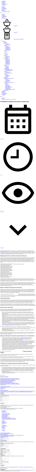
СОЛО (5, 53)
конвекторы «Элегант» (23, 338)
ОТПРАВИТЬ (2, 403)
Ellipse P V (7, 67)
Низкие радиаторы (5, 415)
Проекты (3, 2)
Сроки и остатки (4, 18)
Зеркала (5, 73)
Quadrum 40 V (8, 59)
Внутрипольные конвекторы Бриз (9, 82)
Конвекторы (6, 77)
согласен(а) (2, 405)
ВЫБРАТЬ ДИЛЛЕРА (10, 443)
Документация (4, 8)
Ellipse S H (7, 66)
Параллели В (8, 56)
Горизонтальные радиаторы (6, 417)
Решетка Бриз (8, 87)
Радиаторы (5, 42)
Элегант (7, 79)
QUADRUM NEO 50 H (9, 70)
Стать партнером (4, 4)
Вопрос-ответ (4, 15)
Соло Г (7, 54)
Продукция (3, 41)
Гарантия (3, 6)
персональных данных (13, 405)
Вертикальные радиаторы (6, 414)
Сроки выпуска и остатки (6, 11)
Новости (3, 426)
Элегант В (7, 81)
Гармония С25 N (8, 47)
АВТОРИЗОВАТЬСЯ (3, 440)
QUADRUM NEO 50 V (9, 69)
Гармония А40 (8, 48)
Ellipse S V (7, 65)
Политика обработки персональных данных (7, 433)
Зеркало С (7, 76)
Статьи (3, 9)
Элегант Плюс (8, 80)
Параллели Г (7, 57)
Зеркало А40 (7, 75)
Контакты (3, 94)
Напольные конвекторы (4, 250)
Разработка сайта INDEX (4, 434)
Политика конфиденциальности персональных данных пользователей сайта (11, 435)
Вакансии (3, 10)
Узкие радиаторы (4, 416)
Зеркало (7, 74)
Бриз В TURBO (8, 86)
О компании (4, 1)
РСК (6, 52)
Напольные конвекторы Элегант (9, 78)
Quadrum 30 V (8, 58)
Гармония (5, 45)
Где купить (3, 3)
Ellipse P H (7, 68)
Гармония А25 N (8, 49)
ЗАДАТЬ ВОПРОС (3, 448)
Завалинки (5, 71)
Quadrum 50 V (8, 60)
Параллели (5, 55)
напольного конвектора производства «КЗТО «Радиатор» (10, 324)
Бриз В (7, 84)
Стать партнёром (4, 93)
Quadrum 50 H (8, 62)
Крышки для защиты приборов (10, 89)
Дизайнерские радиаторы (6, 413)
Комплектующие (6, 90)
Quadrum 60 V (8, 63)
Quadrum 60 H (8, 64)
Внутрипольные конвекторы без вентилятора (9, 418)
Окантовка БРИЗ (8, 88)
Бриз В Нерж (8, 85)
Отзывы (3, 7)
